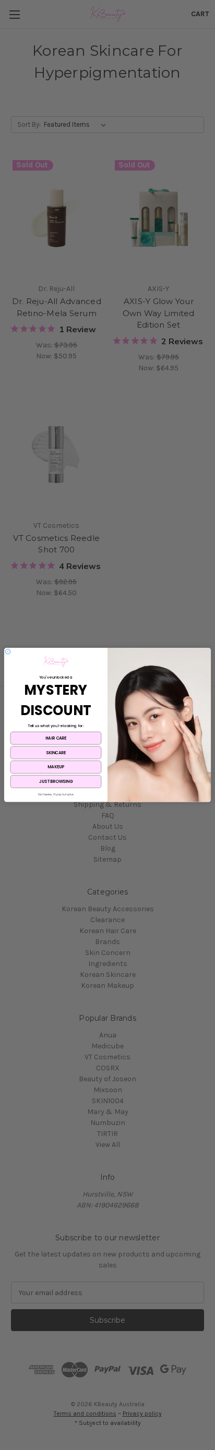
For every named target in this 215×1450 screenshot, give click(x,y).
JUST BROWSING (56, 781)
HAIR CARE (55, 738)
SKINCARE (56, 752)
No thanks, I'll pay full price (56, 794)
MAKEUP (55, 767)
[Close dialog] (8, 652)
